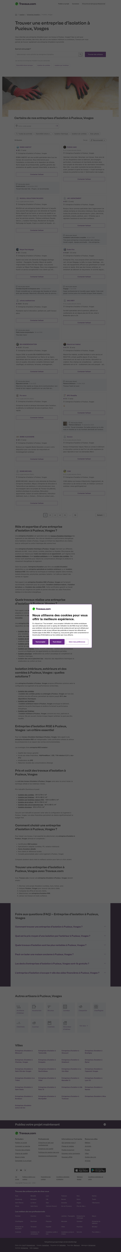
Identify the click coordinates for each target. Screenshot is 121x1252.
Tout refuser (57, 642)
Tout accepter (40, 642)
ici (59, 632)
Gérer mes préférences (77, 642)
